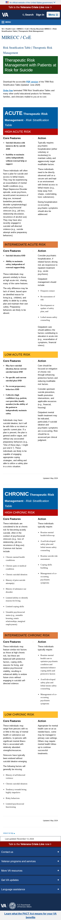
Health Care (10, 29)
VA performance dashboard (15, 907)
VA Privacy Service (10, 903)
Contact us (6, 823)
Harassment (46, 890)
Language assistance (12, 860)
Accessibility (7, 885)
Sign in (40, 14)
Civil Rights (22, 885)
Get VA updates (9, 851)
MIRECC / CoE (23, 29)
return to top (8, 804)
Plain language (39, 894)
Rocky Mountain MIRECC (40, 29)
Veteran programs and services (17, 832)
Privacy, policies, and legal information (21, 899)
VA (3, 29)
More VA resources (11, 841)
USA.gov (47, 903)
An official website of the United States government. (31, 2)
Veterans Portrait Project (46, 907)
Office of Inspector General (15, 894)
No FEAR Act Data (32, 903)
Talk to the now (29, 7)
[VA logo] (5, 15)
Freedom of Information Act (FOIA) (19, 890)
